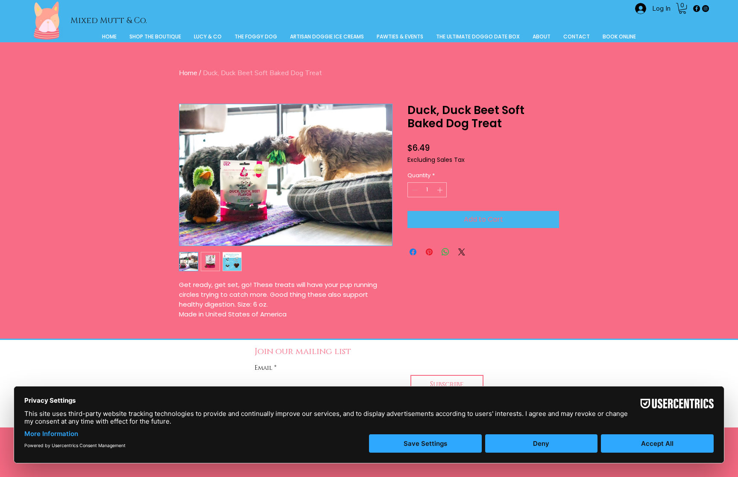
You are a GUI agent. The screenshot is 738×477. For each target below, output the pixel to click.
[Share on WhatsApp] (445, 252)
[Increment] (441, 190)
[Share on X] (462, 252)
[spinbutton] (427, 190)
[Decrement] (414, 190)
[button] (682, 8)
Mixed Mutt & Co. (108, 20)
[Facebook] (696, 8)
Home (188, 73)
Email (265, 368)
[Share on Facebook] (413, 252)
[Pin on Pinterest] (429, 252)
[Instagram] (705, 8)
